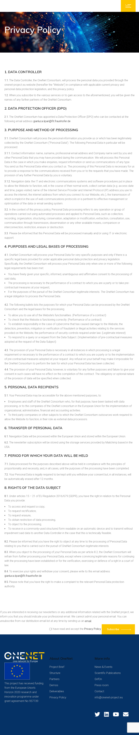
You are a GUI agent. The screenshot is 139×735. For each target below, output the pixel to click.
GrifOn (98, 679)
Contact (99, 691)
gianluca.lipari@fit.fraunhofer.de (52, 121)
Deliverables (56, 691)
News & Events (103, 667)
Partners (54, 679)
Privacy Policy (92, 629)
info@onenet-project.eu (109, 697)
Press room (102, 685)
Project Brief (56, 667)
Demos (53, 685)
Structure (54, 673)
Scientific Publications (108, 673)
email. (88, 621)
